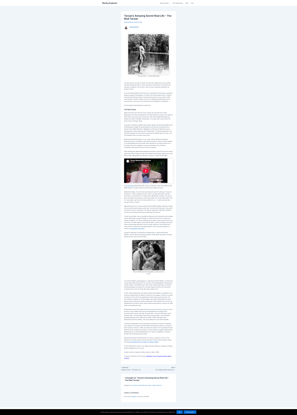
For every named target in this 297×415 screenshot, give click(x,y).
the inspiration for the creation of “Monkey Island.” (144, 342)
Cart (192, 3)
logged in (134, 396)
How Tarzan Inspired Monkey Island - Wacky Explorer (146, 385)
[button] (169, 3)
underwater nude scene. (138, 228)
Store (187, 3)
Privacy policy (190, 412)
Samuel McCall (133, 27)
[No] (295, 412)
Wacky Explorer (109, 3)
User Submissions (178, 3)
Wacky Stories (164, 3)
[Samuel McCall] (126, 27)
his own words (130, 186)
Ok (179, 412)
